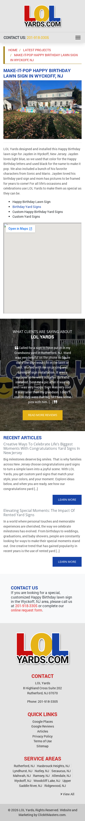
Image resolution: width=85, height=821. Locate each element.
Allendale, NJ (61, 775)
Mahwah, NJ (22, 775)
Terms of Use (43, 741)
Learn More (67, 500)
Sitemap (42, 746)
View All (68, 794)
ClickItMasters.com (52, 815)
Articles (42, 731)
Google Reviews (42, 726)
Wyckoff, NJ (22, 780)
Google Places (42, 721)
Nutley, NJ (42, 771)
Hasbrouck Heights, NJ (53, 766)
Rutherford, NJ (24, 766)
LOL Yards (26, 810)
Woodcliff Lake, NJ (47, 780)
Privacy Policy (42, 736)
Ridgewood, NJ (55, 785)
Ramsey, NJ (41, 775)
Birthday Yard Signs (26, 207)
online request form (26, 610)
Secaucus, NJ (61, 771)
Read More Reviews (42, 415)
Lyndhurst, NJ (22, 771)
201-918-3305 (38, 37)
